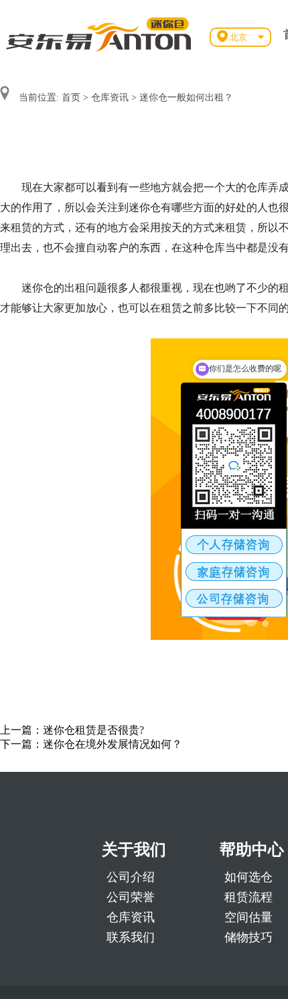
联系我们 (130, 937)
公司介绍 (130, 877)
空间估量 (248, 917)
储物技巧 (248, 937)
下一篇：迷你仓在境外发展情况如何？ (91, 744)
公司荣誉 (130, 897)
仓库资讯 (110, 97)
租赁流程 (248, 897)
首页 (71, 97)
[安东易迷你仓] (99, 33)
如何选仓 (248, 877)
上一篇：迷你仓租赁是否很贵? (72, 730)
